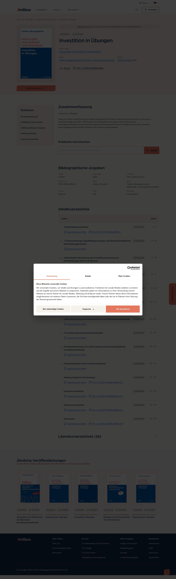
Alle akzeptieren (123, 309)
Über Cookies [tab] (124, 276)
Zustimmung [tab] (51, 276)
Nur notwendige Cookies (53, 309)
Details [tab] (88, 276)
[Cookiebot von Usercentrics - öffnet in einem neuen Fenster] (129, 268)
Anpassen (86, 309)
